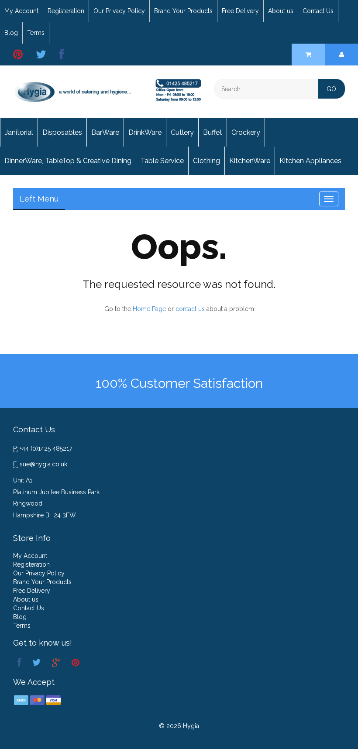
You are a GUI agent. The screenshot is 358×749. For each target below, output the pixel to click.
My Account (21, 10)
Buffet (212, 132)
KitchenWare (249, 161)
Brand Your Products (183, 10)
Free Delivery (240, 10)
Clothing (206, 161)
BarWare (105, 132)
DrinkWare (145, 132)
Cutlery (182, 132)
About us (280, 10)
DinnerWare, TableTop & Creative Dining (67, 161)
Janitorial (19, 132)
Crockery (245, 132)
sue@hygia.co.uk (43, 464)
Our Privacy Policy (119, 10)
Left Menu (39, 198)
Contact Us (318, 10)
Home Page (149, 308)
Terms (36, 32)
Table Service (162, 161)
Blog (11, 32)
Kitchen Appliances (310, 161)
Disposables (62, 132)
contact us (190, 308)
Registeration (66, 10)
